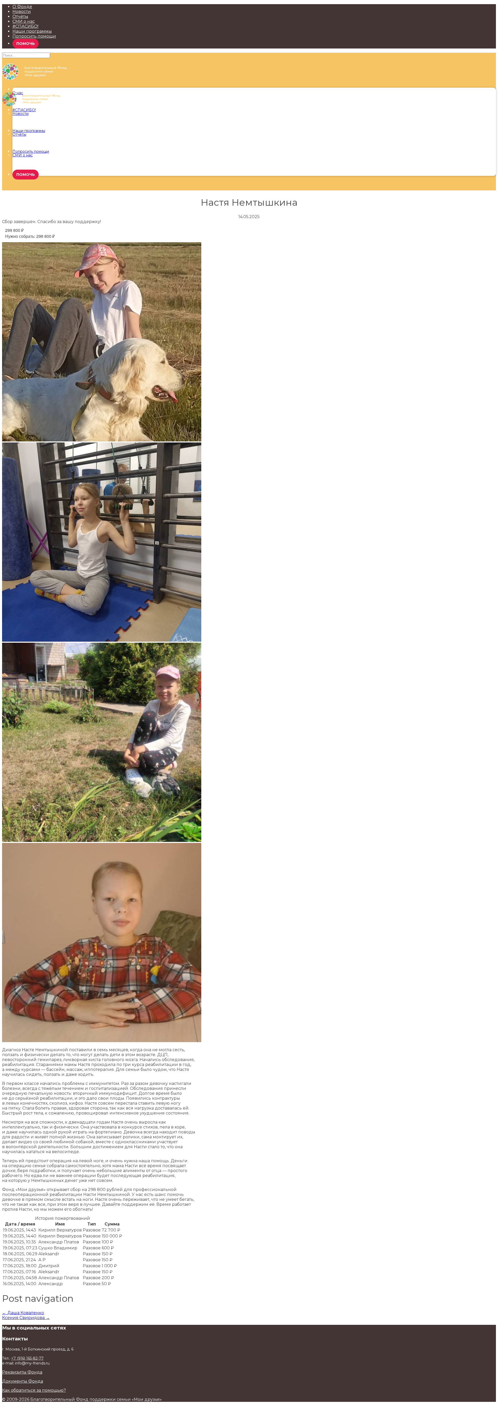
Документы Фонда (22, 1381)
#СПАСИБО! (25, 26)
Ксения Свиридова (26, 1317)
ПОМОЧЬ (25, 43)
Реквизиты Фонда (22, 1372)
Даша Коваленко (23, 1312)
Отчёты (20, 16)
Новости (21, 11)
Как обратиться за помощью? (34, 1390)
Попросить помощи (34, 36)
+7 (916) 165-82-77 (27, 1358)
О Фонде (22, 6)
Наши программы (32, 31)
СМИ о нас (23, 21)
